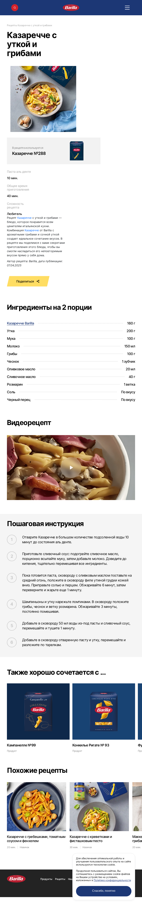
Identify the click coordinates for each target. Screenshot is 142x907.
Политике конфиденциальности (112, 880)
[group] (38, 717)
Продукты (46, 878)
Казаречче (24, 217)
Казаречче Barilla (20, 323)
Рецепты (12, 25)
